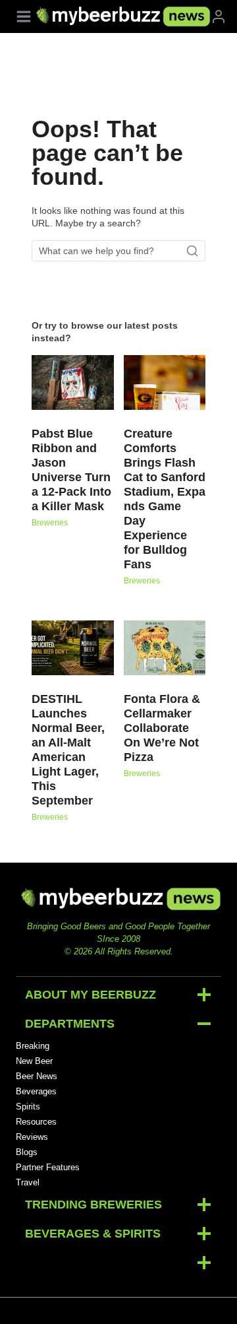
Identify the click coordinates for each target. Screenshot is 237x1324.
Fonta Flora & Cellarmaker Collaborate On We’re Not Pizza (162, 728)
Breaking (32, 1046)
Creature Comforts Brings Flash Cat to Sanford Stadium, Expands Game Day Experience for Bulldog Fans (164, 499)
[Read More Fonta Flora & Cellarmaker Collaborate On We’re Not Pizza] (165, 647)
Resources (36, 1122)
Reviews (32, 1137)
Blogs (27, 1152)
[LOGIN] (218, 16)
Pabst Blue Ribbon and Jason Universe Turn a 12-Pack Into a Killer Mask (71, 470)
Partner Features (48, 1167)
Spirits (28, 1106)
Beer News (36, 1076)
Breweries (50, 522)
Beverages (36, 1091)
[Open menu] (24, 16)
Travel (28, 1182)
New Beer (34, 1061)
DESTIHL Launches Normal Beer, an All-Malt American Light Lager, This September (68, 749)
